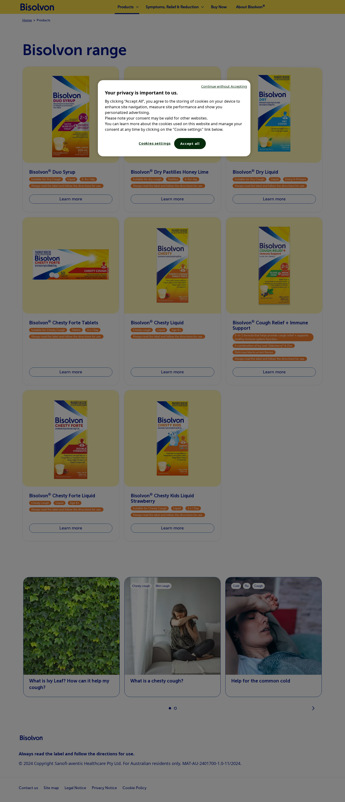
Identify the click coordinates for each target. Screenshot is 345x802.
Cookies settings (155, 143)
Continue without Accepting (224, 86)
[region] (174, 118)
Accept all (190, 143)
